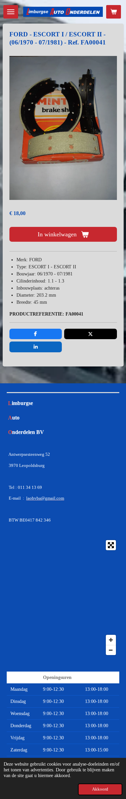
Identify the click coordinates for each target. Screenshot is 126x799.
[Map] (63, 597)
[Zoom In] (111, 640)
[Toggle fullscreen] (111, 545)
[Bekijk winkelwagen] (113, 12)
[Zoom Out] (111, 650)
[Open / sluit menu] (10, 12)
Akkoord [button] (100, 789)
